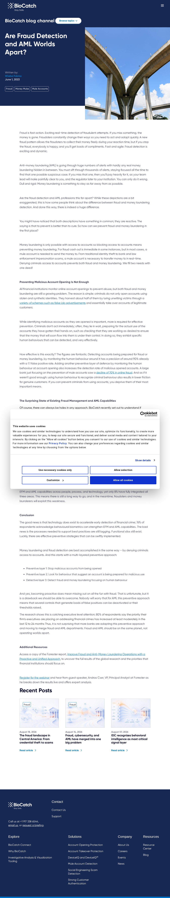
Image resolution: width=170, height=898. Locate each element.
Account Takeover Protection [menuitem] (85, 851)
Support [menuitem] (56, 816)
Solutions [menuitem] (75, 836)
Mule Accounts (40, 88)
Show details (143, 460)
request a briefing (32, 825)
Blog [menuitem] (146, 854)
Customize (53, 480)
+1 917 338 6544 (29, 821)
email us (13, 825)
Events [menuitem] (122, 857)
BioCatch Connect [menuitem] (19, 844)
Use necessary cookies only (55, 470)
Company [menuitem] (125, 836)
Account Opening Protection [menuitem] (85, 844)
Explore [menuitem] (13, 836)
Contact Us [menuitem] (59, 810)
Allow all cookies (123, 480)
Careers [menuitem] (122, 851)
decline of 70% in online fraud (114, 372)
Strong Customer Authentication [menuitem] (78, 881)
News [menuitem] (121, 863)
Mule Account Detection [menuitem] (82, 863)
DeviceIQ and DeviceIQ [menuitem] (83, 857)
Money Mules (22, 88)
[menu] (59, 809)
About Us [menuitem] (123, 844)
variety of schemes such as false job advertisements (53, 303)
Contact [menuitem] (57, 802)
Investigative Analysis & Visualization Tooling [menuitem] (30, 859)
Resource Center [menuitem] (148, 846)
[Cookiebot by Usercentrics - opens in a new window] (142, 413)
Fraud (9, 88)
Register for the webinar (34, 677)
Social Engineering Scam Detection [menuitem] (83, 871)
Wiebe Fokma (13, 76)
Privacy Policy (58, 443)
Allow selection (123, 470)
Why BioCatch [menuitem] (17, 851)
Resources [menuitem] (151, 836)
